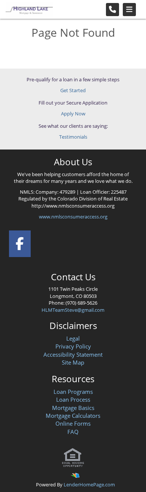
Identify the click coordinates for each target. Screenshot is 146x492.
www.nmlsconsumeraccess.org (73, 216)
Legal (73, 338)
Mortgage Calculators (73, 415)
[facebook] (20, 242)
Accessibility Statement (73, 354)
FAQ (73, 431)
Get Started (73, 90)
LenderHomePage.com (89, 484)
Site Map (73, 362)
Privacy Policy (73, 346)
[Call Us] (112, 9)
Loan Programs (73, 391)
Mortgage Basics (73, 407)
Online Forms (73, 423)
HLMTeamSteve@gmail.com (73, 310)
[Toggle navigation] (129, 9)
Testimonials (73, 136)
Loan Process (73, 399)
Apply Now (73, 113)
